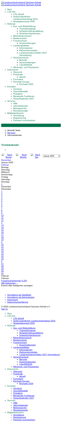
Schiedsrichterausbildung (31, 31)
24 (2, 254)
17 (2, 235)
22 (2, 249)
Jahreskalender (20, 106)
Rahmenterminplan (28, 50)
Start (9, 9)
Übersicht (17, 72)
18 (2, 237)
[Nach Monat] (8, 157)
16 (2, 232)
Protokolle (18, 74)
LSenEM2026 (25, 65)
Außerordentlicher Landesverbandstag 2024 (25, 17)
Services (11, 101)
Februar (5, 165)
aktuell (22, 77)
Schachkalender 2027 (23, 98)
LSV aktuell (18, 14)
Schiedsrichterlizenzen (30, 33)
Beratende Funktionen (23, 96)
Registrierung (19, 118)
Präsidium (18, 94)
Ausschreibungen (27, 43)
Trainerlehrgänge (27, 28)
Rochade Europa (21, 82)
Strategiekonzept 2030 (24, 21)
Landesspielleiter (21, 45)
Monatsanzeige (20, 110)
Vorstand (17, 89)
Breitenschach (20, 38)
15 (2, 230)
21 (2, 247)
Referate (11, 24)
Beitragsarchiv (20, 108)
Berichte (23, 60)
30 (2, 271)
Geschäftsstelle (20, 91)
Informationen (26, 48)
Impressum (12, 299)
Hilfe (15, 103)
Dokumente (12, 69)
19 (2, 239)
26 (2, 259)
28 (2, 266)
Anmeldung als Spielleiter (19, 295)
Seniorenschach (21, 57)
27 (2, 264)
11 (2, 218)
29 (2, 268)
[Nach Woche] (23, 157)
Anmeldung (18, 115)
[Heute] (36, 157)
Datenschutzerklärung (17, 302)
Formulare (18, 79)
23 (2, 251)
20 (2, 244)
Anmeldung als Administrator (20, 297)
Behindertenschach (22, 36)
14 (2, 227)
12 (2, 220)
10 (2, 215)
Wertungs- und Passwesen (26, 67)
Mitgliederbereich (15, 113)
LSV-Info (11, 12)
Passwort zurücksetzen (24, 120)
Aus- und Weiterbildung (24, 26)
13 (2, 225)
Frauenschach (20, 41)
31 (2, 273)
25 (2, 256)
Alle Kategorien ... (9, 283)
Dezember (6, 160)
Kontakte (11, 86)
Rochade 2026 (26, 84)
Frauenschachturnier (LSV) (14, 280)
